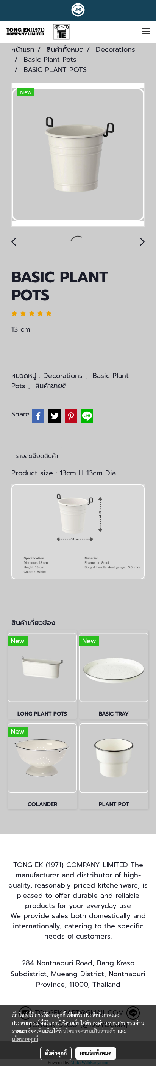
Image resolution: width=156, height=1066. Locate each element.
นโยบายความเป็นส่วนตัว (89, 1031)
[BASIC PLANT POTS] (78, 155)
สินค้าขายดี (51, 386)
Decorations (64, 375)
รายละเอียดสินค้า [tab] (37, 456)
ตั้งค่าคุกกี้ (56, 1053)
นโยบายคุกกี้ (25, 1038)
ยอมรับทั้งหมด (96, 1053)
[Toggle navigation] (146, 31)
